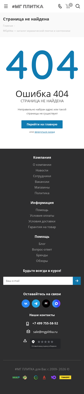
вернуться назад (45, 131)
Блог (42, 244)
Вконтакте (26, 303)
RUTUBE (46, 303)
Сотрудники (42, 176)
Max (56, 303)
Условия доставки (42, 221)
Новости (42, 170)
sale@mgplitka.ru (45, 332)
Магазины (42, 187)
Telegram (36, 303)
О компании (42, 165)
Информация (42, 202)
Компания (42, 157)
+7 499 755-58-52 (45, 323)
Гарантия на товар (42, 227)
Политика (42, 193)
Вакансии (42, 182)
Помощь (42, 210)
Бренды (42, 255)
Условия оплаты (42, 215)
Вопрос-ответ (42, 249)
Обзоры (42, 261)
